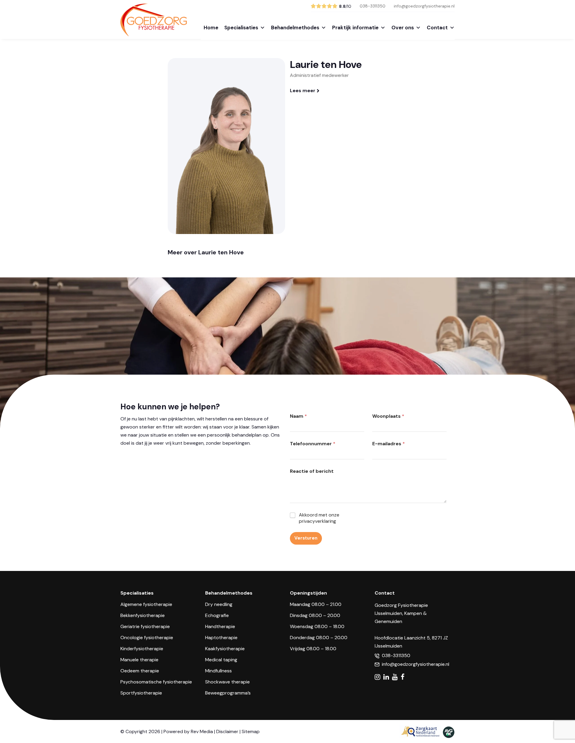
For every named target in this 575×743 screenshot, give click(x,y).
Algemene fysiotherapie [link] (146, 604)
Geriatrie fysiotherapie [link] (145, 626)
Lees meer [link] (302, 90)
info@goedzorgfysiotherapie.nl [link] (424, 6)
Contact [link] (437, 27)
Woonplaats (388, 416)
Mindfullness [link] (218, 671)
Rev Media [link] (202, 731)
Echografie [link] (217, 615)
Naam (298, 416)
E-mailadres (388, 443)
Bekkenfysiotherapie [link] (142, 615)
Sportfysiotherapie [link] (141, 693)
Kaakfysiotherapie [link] (225, 648)
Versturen (305, 538)
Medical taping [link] (221, 660)
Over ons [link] (402, 27)
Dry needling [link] (218, 604)
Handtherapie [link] (220, 626)
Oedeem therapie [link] (139, 671)
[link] (153, 33)
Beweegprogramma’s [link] (228, 693)
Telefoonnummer (312, 443)
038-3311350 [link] (372, 6)
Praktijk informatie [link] (355, 27)
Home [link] (211, 27)
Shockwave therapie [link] (227, 682)
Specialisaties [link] (241, 27)
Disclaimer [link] (227, 731)
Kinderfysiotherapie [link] (141, 648)
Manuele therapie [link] (139, 660)
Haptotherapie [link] (221, 637)
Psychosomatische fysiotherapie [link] (156, 682)
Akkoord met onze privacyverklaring (319, 518)
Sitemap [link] (251, 731)
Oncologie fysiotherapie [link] (146, 637)
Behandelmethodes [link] (295, 27)
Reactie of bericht (312, 471)
